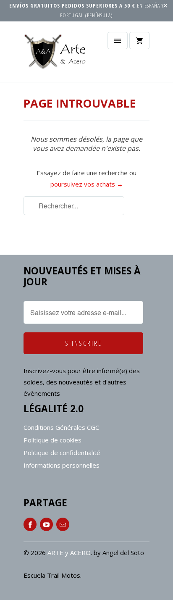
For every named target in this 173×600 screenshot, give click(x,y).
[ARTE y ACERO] (57, 55)
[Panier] (139, 40)
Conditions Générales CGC (61, 427)
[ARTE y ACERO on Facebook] (30, 524)
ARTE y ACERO (69, 552)
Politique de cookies (52, 440)
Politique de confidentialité (62, 452)
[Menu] (117, 40)
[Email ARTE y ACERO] (62, 524)
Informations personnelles (62, 465)
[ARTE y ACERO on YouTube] (46, 524)
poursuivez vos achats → (86, 184)
